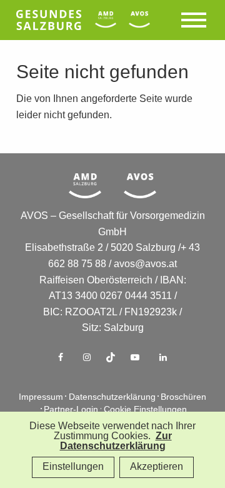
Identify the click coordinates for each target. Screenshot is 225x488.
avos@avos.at (145, 264)
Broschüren (183, 397)
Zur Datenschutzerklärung (116, 441)
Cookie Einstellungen (145, 410)
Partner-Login (71, 410)
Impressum (41, 397)
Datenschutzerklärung (112, 397)
